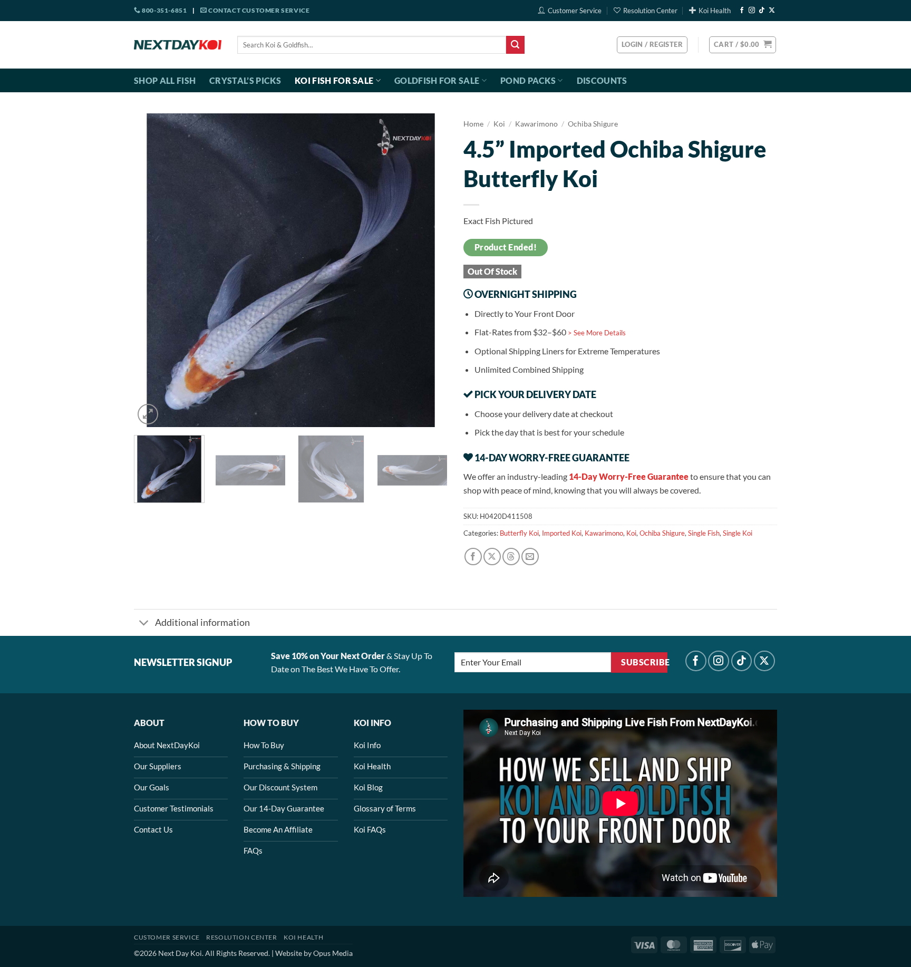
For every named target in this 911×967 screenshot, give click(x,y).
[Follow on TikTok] (762, 10)
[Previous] (153, 270)
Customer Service (575, 10)
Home (473, 124)
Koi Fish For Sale (334, 80)
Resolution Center (650, 10)
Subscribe (644, 662)
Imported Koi (562, 533)
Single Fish (704, 533)
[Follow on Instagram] (752, 10)
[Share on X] (492, 556)
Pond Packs (528, 80)
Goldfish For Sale (436, 80)
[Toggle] (144, 623)
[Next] (428, 270)
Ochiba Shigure (593, 124)
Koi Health (715, 10)
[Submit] (515, 45)
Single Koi (737, 533)
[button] (742, 44)
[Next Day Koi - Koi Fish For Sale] (177, 45)
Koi (499, 124)
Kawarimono (536, 124)
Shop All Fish (165, 80)
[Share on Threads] (511, 556)
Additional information (202, 622)
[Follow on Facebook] (742, 10)
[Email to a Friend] (530, 556)
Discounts (602, 80)
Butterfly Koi (519, 533)
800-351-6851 (164, 10)
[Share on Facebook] (473, 556)
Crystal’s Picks (245, 80)
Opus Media (333, 953)
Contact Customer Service (258, 10)
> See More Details (597, 332)
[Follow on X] (772, 10)
